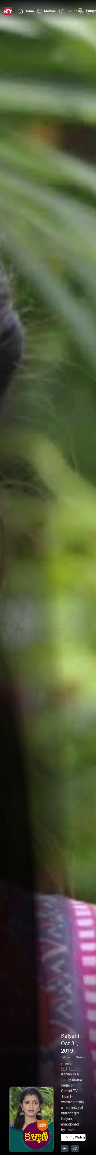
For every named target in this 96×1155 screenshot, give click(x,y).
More (71, 1130)
